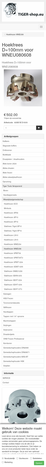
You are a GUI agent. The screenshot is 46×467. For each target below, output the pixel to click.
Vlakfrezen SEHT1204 (13, 280)
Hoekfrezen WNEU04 (12, 244)
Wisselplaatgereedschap (13, 199)
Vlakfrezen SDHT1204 (13, 284)
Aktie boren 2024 (9, 163)
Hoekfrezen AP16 (11, 221)
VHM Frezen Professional (13, 338)
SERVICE (6, 378)
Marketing (8, 462)
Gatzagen (7, 294)
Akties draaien (8, 168)
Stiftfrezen (7, 307)
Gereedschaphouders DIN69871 (16, 352)
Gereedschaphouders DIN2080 (16, 347)
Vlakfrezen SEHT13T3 (13, 289)
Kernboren (7, 343)
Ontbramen (7, 150)
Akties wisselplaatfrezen (12, 177)
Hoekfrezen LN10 (11, 235)
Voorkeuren (23, 458)
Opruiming (7, 181)
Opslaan (39, 463)
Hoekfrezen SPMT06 (12, 253)
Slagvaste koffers (9, 145)
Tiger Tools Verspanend (12, 186)
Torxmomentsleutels (11, 302)
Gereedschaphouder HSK (13, 361)
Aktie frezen (7, 172)
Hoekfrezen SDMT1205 (13, 266)
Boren (5, 190)
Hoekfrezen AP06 (11, 212)
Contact (6, 382)
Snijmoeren (8, 329)
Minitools (7, 208)
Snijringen (7, 325)
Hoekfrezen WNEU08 (12, 248)
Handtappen (8, 311)
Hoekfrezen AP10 (11, 217)
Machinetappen (9, 320)
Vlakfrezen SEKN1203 (13, 275)
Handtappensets (10, 195)
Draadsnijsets (8, 334)
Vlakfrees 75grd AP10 (13, 226)
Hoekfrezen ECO (11, 203)
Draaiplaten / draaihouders (13, 159)
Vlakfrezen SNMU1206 (13, 271)
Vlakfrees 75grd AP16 (13, 230)
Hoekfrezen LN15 (11, 239)
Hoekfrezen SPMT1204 (13, 262)
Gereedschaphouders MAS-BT (15, 356)
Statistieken (37, 458)
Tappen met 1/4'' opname (13, 316)
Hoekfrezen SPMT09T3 (13, 257)
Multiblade (7, 154)
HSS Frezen (8, 298)
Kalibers (6, 141)
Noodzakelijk (9, 458)
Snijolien (6, 365)
